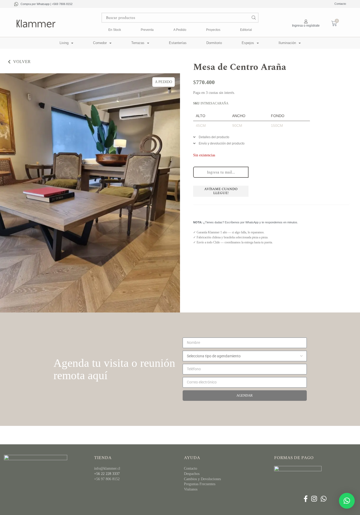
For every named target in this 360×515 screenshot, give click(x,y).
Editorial (246, 30)
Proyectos (213, 30)
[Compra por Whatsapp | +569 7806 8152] (16, 4)
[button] (271, 138)
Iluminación (287, 43)
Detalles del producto (214, 137)
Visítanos (190, 489)
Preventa (147, 30)
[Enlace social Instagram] (314, 499)
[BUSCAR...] (254, 18)
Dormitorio (214, 43)
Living (64, 43)
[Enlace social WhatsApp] (323, 499)
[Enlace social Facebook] (305, 499)
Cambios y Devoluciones (202, 479)
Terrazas (137, 43)
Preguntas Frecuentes (199, 484)
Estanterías (178, 43)
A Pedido (179, 30)
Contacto (340, 3)
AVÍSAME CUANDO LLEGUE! (220, 191)
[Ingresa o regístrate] (306, 21)
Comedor (100, 43)
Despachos (192, 474)
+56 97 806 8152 (107, 479)
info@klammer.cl (107, 468)
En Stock (114, 30)
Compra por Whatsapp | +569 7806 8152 (46, 4)
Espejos (248, 43)
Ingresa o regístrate (306, 25)
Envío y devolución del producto (222, 143)
